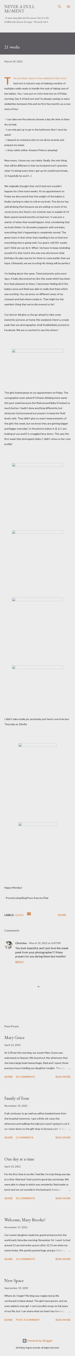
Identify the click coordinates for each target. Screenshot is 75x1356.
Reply (19, 962)
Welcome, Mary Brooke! (24, 1220)
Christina (21, 943)
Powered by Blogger (40, 1340)
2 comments (24, 1137)
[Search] (60, 6)
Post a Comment (28, 1319)
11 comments (25, 1259)
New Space (14, 1280)
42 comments (25, 1076)
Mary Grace (14, 1037)
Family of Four (16, 1098)
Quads (19, 914)
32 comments (25, 1198)
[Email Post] (29, 914)
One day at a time (19, 1159)
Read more (63, 1076)
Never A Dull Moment (19, 9)
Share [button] (62, 914)
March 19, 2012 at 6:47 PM (45, 943)
